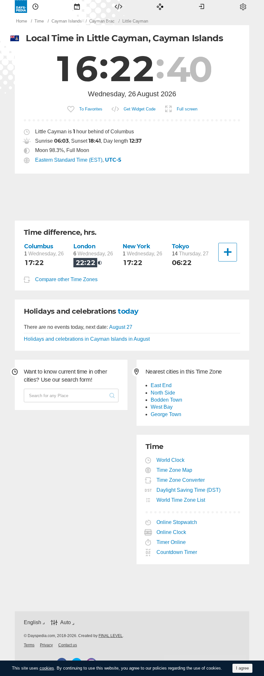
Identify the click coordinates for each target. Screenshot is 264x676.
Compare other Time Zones (66, 279)
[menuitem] (35, 6)
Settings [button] (243, 6)
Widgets (118, 6)
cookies (47, 668)
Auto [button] (65, 622)
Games (160, 6)
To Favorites (90, 109)
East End (161, 385)
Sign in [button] (201, 6)
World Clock (170, 460)
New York (136, 246)
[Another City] (227, 252)
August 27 (120, 327)
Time (35, 6)
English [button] (32, 622)
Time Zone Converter (181, 480)
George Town (166, 414)
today (128, 311)
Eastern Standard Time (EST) (68, 160)
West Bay (162, 407)
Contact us (67, 645)
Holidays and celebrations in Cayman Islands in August (87, 339)
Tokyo (180, 246)
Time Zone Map (174, 470)
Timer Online (171, 542)
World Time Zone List (181, 500)
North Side (163, 392)
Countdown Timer (177, 552)
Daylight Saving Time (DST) (189, 490)
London (84, 246)
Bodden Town (166, 400)
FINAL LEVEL (111, 636)
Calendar (77, 6)
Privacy (46, 645)
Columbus (38, 246)
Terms (29, 645)
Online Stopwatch (177, 522)
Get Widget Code (140, 109)
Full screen (187, 109)
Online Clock (171, 532)
